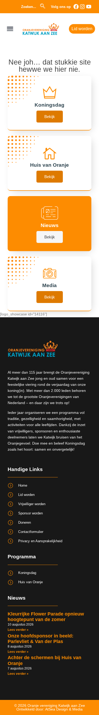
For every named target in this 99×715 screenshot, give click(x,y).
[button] (45, 6)
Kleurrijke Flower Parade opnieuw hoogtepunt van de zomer (46, 616)
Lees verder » (18, 630)
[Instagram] (82, 6)
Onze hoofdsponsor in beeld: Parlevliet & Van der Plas (40, 638)
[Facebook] (76, 6)
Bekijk (49, 116)
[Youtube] (88, 6)
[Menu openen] (10, 29)
